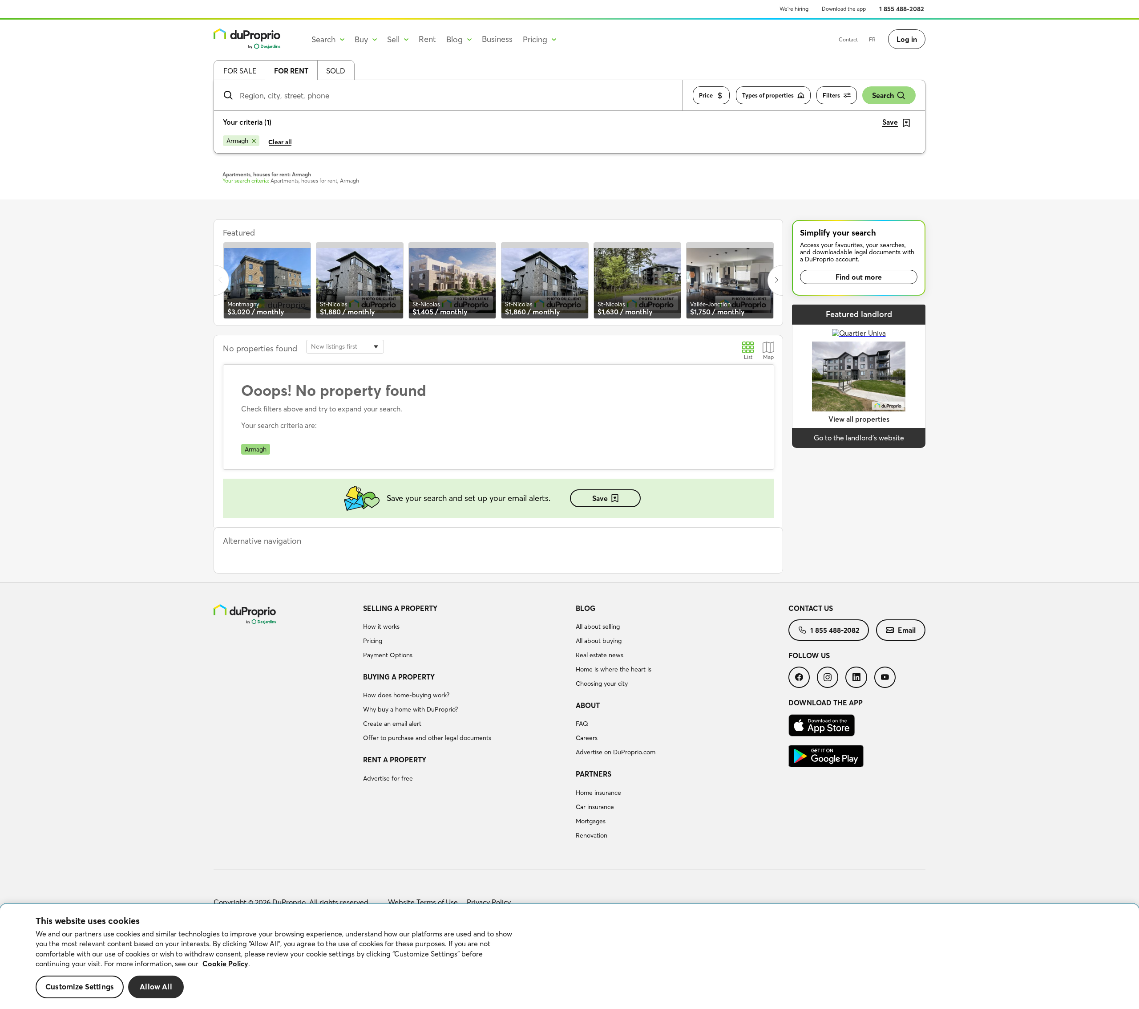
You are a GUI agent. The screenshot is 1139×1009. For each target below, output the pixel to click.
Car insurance (595, 807)
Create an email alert (392, 724)
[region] (569, 956)
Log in (907, 39)
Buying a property (399, 676)
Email (907, 630)
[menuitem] (466, 633)
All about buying (599, 641)
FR (872, 39)
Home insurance (598, 793)
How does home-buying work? (406, 695)
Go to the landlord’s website (859, 437)
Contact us (810, 608)
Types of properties (768, 95)
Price (706, 95)
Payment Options (387, 655)
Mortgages (591, 821)
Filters (831, 95)
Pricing (372, 641)
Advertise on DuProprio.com (615, 752)
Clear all (280, 142)
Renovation (591, 835)
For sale (239, 70)
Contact (848, 39)
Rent (427, 39)
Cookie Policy (225, 963)
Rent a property (394, 759)
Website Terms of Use (423, 902)
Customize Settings (79, 987)
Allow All (156, 987)
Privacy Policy (489, 902)
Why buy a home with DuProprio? (410, 709)
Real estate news (599, 655)
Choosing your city (602, 683)
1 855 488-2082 (901, 9)
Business (497, 39)
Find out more (859, 277)
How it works (381, 626)
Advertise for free (388, 778)
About (588, 705)
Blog (585, 608)
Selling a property (400, 608)
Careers (587, 738)
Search (883, 95)
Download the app (844, 8)
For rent (291, 70)
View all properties (858, 419)
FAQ (582, 724)
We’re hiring (794, 8)
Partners (593, 774)
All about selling (598, 626)
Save (600, 498)
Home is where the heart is (613, 669)
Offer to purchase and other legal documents (427, 738)
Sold (335, 70)
